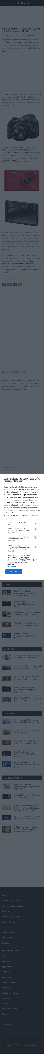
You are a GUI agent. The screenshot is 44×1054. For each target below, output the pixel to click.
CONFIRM (14, 571)
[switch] (35, 529)
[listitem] (22, 523)
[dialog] (22, 527)
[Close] (39, 479)
